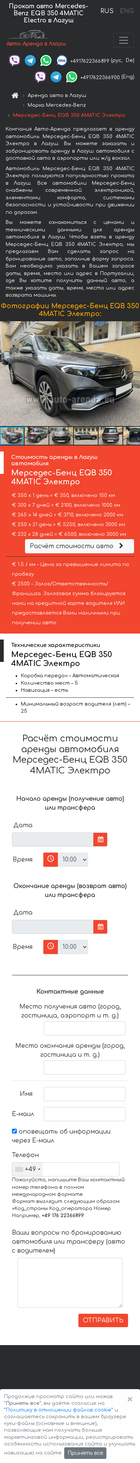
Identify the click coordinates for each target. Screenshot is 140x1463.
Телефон (25, 1155)
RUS (106, 11)
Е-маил (23, 1114)
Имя (26, 1094)
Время (22, 859)
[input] (53, 839)
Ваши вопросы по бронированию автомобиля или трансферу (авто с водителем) (68, 1241)
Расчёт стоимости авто (72, 546)
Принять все (85, 1453)
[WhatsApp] (46, 60)
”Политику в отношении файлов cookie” (58, 1410)
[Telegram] (30, 60)
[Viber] (14, 60)
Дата (22, 825)
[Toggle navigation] (123, 40)
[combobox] (27, 1169)
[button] (133, 373)
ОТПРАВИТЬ (103, 1320)
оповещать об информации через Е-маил (61, 1136)
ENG (126, 11)
